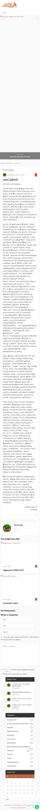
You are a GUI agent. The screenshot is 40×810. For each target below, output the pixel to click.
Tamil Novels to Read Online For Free (15, 805)
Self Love (10, 754)
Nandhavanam (11, 743)
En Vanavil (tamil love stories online (17, 723)
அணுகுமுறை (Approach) (13, 570)
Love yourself (11, 739)
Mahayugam (21, 807)
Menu (4, 13)
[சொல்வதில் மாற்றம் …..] (20, 586)
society (9, 758)
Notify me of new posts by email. (15, 674)
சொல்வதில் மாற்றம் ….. (12, 603)
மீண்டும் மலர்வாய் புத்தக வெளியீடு (21, 698)
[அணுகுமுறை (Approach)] (20, 553)
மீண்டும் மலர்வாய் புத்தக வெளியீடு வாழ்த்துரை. (21, 705)
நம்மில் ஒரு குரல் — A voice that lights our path (21, 685)
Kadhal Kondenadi (12, 731)
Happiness (10, 727)
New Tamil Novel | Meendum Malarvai (18, 747)
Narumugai (10, 175)
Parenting (10, 750)
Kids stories (10, 735)
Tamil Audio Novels (13, 762)
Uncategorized (11, 766)
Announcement (12, 720)
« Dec (7, 799)
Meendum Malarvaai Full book (21, 692)
